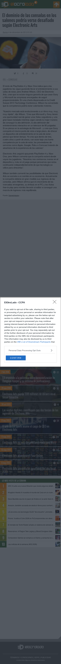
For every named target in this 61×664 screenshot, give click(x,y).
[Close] (55, 302)
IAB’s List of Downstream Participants (34, 342)
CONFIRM (15, 358)
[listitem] (30, 350)
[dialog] (30, 332)
